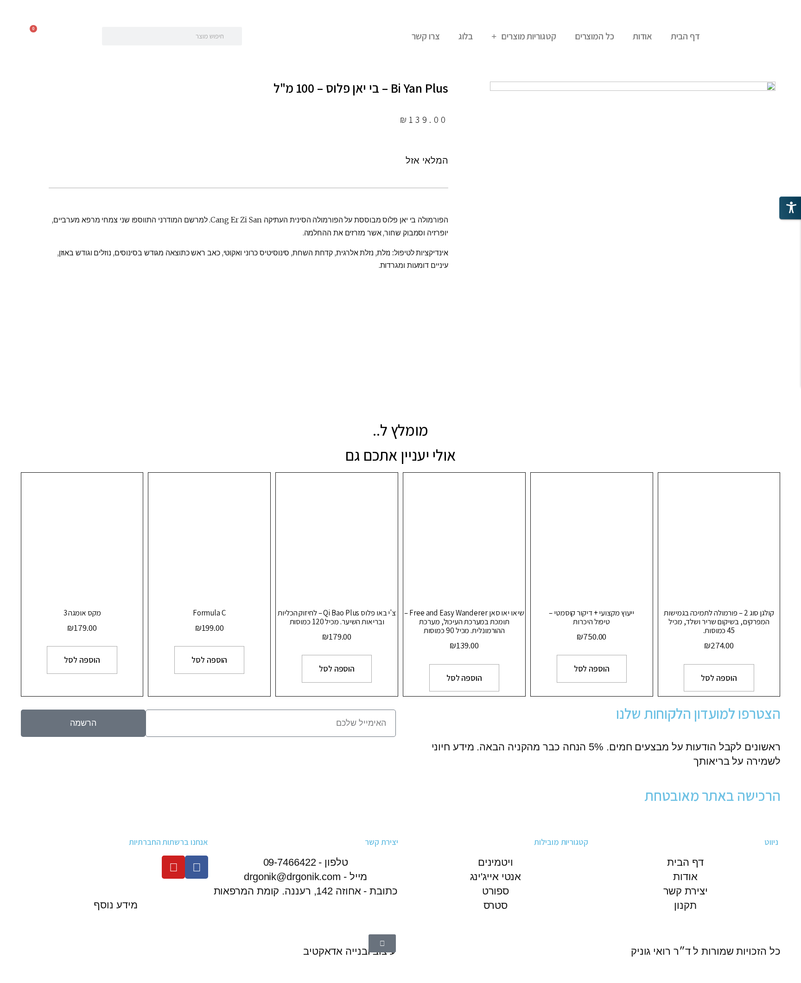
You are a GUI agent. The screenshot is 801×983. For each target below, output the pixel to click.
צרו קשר (425, 36)
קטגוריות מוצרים (528, 36)
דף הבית (685, 36)
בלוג (465, 36)
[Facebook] (196, 867)
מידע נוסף (115, 905)
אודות (643, 36)
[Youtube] (173, 867)
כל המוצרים (594, 36)
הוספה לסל (719, 677)
